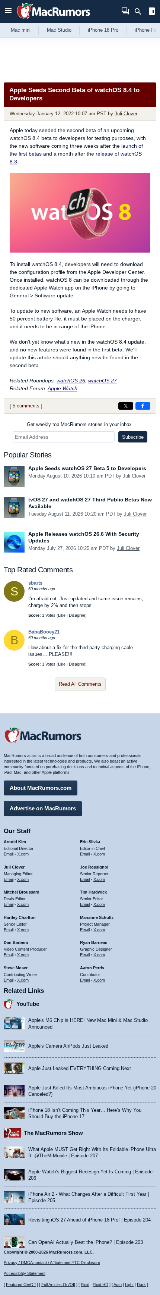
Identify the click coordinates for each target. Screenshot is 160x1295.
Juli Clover (126, 113)
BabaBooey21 (44, 632)
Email (8, 854)
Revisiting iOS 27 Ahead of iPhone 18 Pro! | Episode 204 (89, 1220)
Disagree (77, 615)
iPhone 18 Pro (103, 30)
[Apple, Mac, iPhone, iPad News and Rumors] (53, 19)
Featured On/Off (21, 1284)
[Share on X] (125, 406)
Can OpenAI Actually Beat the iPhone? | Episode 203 (85, 1242)
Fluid (85, 1284)
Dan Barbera (16, 942)
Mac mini (21, 30)
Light (129, 1284)
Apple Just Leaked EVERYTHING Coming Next (79, 1068)
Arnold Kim (15, 841)
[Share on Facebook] (142, 406)
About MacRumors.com (40, 788)
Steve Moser (16, 968)
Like (61, 615)
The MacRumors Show (53, 1133)
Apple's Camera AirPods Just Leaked (68, 1046)
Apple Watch (62, 388)
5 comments (26, 406)
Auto (117, 1284)
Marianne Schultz (97, 917)
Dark (141, 1284)
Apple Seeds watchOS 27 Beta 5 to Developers (87, 468)
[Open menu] (8, 11)
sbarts (35, 583)
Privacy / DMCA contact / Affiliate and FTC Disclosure (52, 1262)
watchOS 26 (71, 381)
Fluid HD (100, 1284)
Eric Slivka (90, 841)
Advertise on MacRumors (43, 808)
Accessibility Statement (24, 1273)
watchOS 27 (102, 381)
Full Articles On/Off (58, 1284)
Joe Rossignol (94, 867)
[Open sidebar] (151, 12)
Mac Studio (59, 30)
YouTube (27, 1004)
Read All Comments (80, 684)
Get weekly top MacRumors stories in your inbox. (80, 424)
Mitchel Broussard (21, 892)
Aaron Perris (92, 968)
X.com (23, 854)
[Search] (140, 11)
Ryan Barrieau (94, 942)
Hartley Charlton (20, 917)
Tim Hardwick (93, 892)
